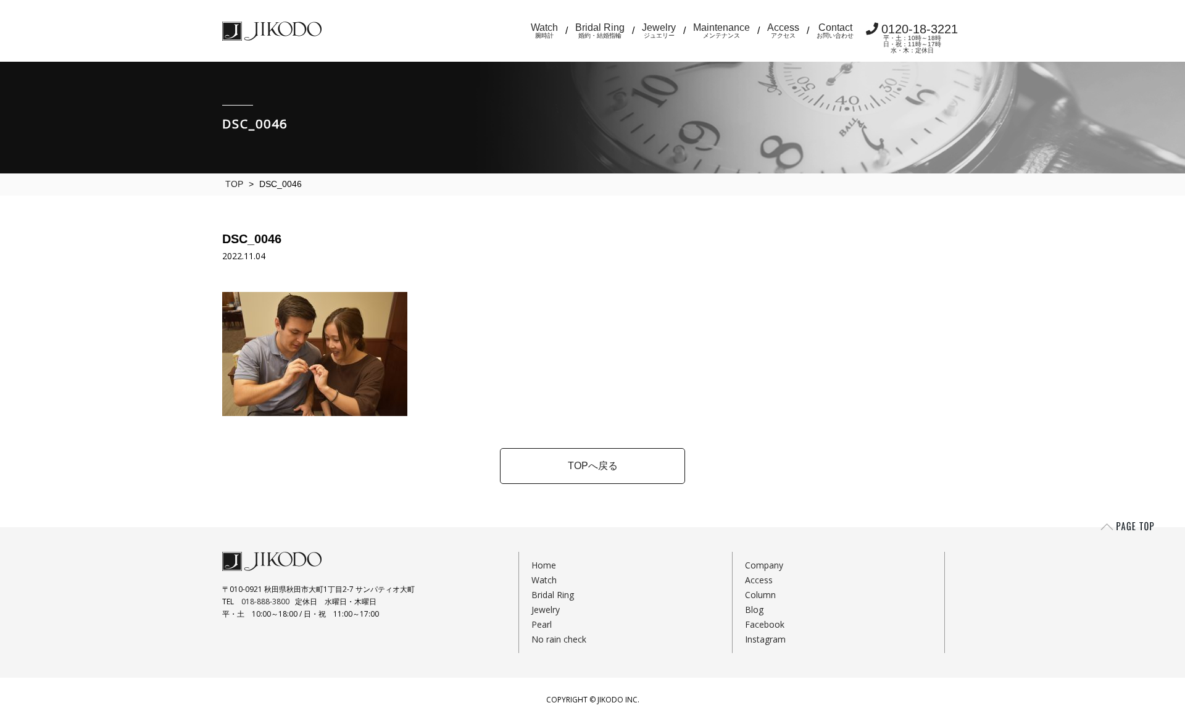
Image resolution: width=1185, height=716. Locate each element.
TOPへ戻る (593, 465)
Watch (544, 30)
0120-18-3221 (919, 38)
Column (760, 595)
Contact (835, 30)
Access (783, 30)
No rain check (558, 639)
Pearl (541, 624)
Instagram (765, 639)
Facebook (764, 624)
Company (764, 565)
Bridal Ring (600, 30)
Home (543, 565)
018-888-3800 (265, 601)
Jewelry (659, 30)
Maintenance (721, 30)
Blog (754, 609)
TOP (234, 184)
